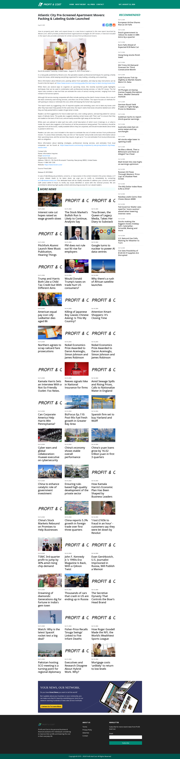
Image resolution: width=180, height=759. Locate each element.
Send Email (46, 156)
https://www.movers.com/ (53, 165)
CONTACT (100, 4)
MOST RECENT (80, 4)
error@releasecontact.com (47, 180)
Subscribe (125, 743)
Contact (85, 736)
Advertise (85, 733)
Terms (84, 727)
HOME (71, 4)
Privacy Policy (87, 730)
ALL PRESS (91, 4)
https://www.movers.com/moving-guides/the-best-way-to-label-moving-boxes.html (86, 83)
